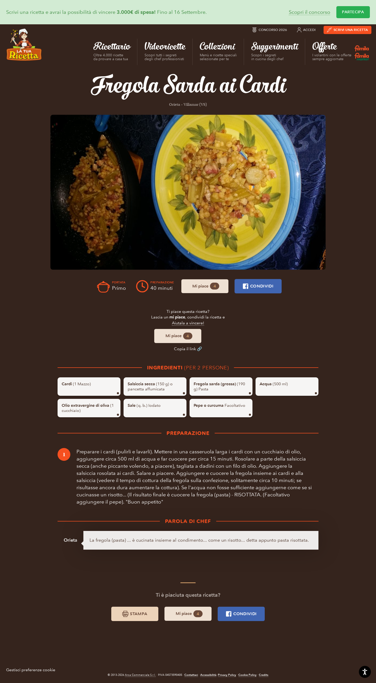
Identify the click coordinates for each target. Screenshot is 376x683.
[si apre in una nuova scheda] (188, 192)
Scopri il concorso (309, 12)
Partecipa (353, 12)
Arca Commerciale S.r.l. (140, 675)
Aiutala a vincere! (188, 323)
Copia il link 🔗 (188, 348)
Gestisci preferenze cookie (30, 669)
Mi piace (204, 286)
